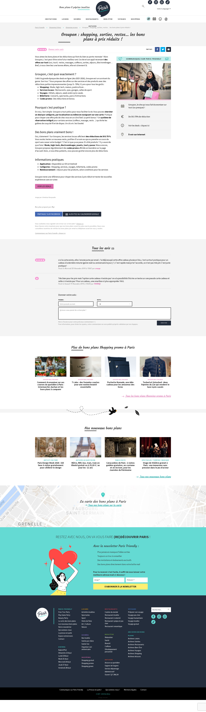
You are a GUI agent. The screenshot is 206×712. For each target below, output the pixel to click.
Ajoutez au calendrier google (84, 214)
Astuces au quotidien (85, 460)
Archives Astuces (134, 656)
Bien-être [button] (108, 19)
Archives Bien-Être (135, 647)
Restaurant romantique (113, 626)
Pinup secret (103, 697)
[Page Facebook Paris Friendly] (150, 2)
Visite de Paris (87, 621)
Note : (99, 300)
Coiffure (108, 646)
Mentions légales (130, 690)
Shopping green (87, 666)
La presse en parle (65, 633)
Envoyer (164, 323)
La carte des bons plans (67, 621)
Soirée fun (85, 644)
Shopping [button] (135, 19)
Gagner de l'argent (111, 665)
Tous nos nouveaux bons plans (155, 476)
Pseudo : (61, 300)
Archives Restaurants (136, 644)
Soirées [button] (77, 19)
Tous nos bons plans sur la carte (104, 505)
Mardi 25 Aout (63, 659)
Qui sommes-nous (65, 630)
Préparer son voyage (135, 612)
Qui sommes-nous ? (113, 690)
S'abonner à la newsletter (120, 586)
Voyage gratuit (133, 624)
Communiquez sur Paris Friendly (71, 690)
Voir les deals (44, 186)
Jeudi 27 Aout (63, 665)
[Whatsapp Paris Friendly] (162, 2)
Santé (107, 640)
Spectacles (86, 615)
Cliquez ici (79, 224)
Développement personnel (111, 650)
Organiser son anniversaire (87, 648)
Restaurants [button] (92, 19)
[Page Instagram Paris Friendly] (156, 2)
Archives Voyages (134, 650)
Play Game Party (64, 615)
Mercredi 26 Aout (64, 662)
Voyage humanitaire (135, 618)
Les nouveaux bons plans (67, 624)
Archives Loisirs (134, 638)
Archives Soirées (134, 641)
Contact (61, 639)
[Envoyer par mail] (168, 49)
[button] (149, 19)
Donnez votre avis (56, 49)
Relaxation (109, 637)
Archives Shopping (135, 653)
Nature (84, 627)
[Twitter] (162, 49)
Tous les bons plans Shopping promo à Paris (148, 395)
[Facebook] (157, 49)
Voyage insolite (133, 621)
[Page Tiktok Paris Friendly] (167, 2)
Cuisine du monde (111, 612)
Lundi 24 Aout (63, 656)
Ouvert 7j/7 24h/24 (111, 674)
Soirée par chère (88, 641)
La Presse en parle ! (94, 690)
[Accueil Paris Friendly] (103, 8)
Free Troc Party (64, 612)
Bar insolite (86, 638)
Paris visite (120, 460)
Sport (84, 618)
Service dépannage (112, 668)
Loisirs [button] (65, 19)
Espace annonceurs (65, 636)
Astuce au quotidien (112, 663)
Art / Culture (86, 624)
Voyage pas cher (134, 615)
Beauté (107, 643)
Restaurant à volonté (113, 618)
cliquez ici (145, 125)
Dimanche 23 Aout (65, 653)
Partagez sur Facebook (48, 214)
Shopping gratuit (88, 660)
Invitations (51, 19)
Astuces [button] (92, 26)
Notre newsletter (64, 627)
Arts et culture (51, 460)
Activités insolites (88, 612)
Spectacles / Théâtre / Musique (155, 460)
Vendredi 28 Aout (64, 668)
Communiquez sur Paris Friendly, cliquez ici (50, 233)
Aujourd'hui (62, 650)
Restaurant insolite (112, 615)
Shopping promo (50, 379)
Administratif (109, 671)
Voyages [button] (122, 19)
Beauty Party (63, 618)
